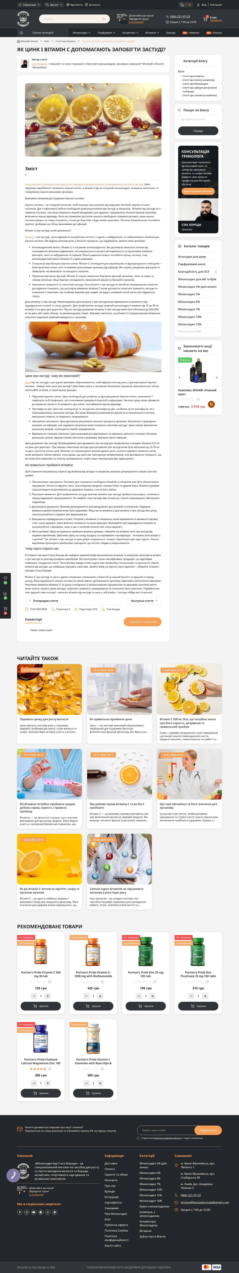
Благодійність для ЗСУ (193, 272)
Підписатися (208, 1130)
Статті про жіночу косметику (199, 79)
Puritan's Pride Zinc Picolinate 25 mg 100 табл (198, 974)
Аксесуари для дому (192, 256)
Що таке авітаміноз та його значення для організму (188, 806)
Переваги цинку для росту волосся (44, 719)
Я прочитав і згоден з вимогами (172, 1138)
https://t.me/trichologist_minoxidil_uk (40, 1212)
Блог (46, 41)
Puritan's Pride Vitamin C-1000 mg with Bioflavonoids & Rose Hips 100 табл (93, 976)
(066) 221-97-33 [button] (191, 1195)
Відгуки (54, 4)
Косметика (128, 32)
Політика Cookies (116, 1230)
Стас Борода (39, 63)
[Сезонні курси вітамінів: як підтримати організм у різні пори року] (119, 858)
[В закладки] (211, 362)
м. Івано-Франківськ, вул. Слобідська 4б (198, 1175)
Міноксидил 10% (190, 317)
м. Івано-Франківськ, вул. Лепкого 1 (198, 1165)
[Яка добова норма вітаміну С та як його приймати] (119, 774)
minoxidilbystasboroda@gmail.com (205, 1202)
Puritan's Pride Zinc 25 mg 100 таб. (145, 974)
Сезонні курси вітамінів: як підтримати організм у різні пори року (116, 890)
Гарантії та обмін (116, 1174)
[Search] (104, 19)
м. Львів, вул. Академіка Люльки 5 (197, 1186)
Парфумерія (105, 32)
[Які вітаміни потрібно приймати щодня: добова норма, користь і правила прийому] (49, 774)
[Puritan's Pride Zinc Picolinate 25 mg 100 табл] (198, 951)
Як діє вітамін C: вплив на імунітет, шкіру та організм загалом (49, 890)
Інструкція (112, 1197)
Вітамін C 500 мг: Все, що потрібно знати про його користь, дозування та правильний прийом (188, 723)
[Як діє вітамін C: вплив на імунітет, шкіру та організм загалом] (49, 858)
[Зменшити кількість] (34, 996)
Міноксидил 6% (189, 302)
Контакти (111, 1180)
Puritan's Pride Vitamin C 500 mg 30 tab (41, 974)
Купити (44, 1006)
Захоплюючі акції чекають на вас (197, 348)
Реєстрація (216, 4)
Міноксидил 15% (190, 324)
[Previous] (179, 377)
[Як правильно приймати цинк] (119, 689)
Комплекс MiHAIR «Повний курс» (197, 392)
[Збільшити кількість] (48, 996)
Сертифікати (113, 1202)
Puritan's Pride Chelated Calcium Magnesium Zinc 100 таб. (40, 1063)
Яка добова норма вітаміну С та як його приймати (117, 806)
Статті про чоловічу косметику (200, 95)
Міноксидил (80, 32)
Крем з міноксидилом (154, 1206)
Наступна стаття (142, 601)
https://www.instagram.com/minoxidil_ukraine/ (26, 1212)
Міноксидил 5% (189, 294)
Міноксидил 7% (189, 309)
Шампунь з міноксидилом (149, 1214)
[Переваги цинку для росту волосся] (49, 689)
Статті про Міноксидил (195, 83)
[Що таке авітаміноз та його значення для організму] (189, 774)
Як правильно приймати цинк (111, 719)
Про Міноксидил (116, 1214)
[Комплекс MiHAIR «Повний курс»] (198, 370)
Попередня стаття (45, 601)
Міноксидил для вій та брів (197, 279)
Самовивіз (112, 1208)
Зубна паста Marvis (153, 1236)
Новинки (194, 32)
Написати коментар (142, 622)
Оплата (110, 1169)
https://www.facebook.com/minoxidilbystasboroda (19, 1212)
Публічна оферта (116, 1225)
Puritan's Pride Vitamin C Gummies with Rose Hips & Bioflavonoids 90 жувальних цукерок (93, 1065)
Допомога (94, 4)
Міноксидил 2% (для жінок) (197, 287)
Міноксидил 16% (190, 332)
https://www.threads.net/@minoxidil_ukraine (54, 1212)
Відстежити (77, 4)
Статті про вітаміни (65, 41)
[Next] (217, 377)
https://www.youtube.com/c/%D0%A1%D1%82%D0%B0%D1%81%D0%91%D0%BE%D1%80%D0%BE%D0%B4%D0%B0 (33, 1212)
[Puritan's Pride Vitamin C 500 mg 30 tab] (41, 951)
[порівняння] (211, 377)
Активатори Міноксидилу (148, 1223)
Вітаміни (151, 32)
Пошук (198, 131)
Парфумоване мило (192, 264)
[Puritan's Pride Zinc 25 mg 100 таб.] (146, 951)
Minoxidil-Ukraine (29, 41)
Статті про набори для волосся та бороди (200, 89)
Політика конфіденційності (168, 1138)
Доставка (111, 1163)
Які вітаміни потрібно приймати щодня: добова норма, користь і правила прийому (47, 807)
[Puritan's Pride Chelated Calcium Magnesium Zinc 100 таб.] (41, 1038)
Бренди (170, 32)
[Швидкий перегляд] (211, 370)
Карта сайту (113, 1245)
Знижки (217, 32)
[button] (5, 610)
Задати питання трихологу (198, 191)
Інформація (29, 4)
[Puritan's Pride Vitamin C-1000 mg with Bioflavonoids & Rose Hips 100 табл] (93, 951)
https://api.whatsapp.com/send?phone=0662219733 (47, 1212)
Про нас (110, 1186)
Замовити (216, 20)
